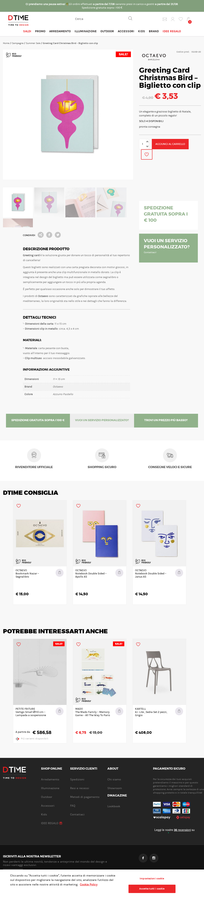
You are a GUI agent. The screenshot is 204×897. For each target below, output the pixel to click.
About (112, 769)
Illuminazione (86, 31)
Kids (141, 31)
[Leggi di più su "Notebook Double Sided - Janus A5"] (179, 573)
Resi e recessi (79, 788)
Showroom (114, 788)
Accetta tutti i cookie (152, 888)
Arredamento (60, 31)
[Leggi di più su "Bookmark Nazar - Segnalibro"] (60, 573)
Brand (154, 31)
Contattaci (77, 814)
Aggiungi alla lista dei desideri (146, 154)
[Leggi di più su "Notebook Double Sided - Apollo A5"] (119, 573)
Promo (40, 31)
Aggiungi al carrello (170, 144)
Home (6, 43)
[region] (102, 883)
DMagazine (117, 795)
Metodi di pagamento (84, 797)
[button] (119, 711)
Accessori (126, 31)
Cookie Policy (88, 884)
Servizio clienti (83, 769)
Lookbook (113, 806)
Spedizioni (77, 779)
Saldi (27, 31)
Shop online (51, 769)
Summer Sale (33, 43)
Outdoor (107, 31)
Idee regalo (172, 31)
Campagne (18, 43)
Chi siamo (114, 779)
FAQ (72, 805)
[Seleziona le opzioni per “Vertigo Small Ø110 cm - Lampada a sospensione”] (60, 711)
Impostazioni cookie (152, 878)
